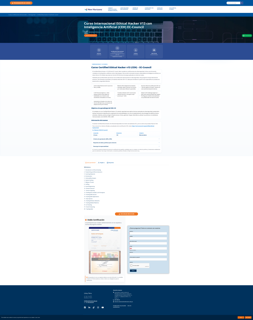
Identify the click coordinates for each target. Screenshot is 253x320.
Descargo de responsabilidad (100, 146)
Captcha (131, 262)
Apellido (131, 236)
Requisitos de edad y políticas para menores (104, 142)
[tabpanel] (126, 188)
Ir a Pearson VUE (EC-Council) (100, 130)
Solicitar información (90, 35)
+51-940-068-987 (90, 302)
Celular (131, 246)
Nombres (131, 231)
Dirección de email (133, 241)
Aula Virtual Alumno (172, 8)
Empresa (131, 252)
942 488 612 (117, 299)
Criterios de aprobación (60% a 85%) (102, 139)
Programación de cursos (22, 3)
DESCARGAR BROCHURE (127, 214)
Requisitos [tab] (111, 162)
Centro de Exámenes (135, 8)
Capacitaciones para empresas (124, 8)
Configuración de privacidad (119, 305)
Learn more (37, 317)
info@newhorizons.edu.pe (90, 301)
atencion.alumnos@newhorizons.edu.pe (124, 301)
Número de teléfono (133, 250)
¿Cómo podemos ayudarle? (135, 257)
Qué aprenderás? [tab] (91, 162)
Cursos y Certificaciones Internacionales (112, 9)
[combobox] (131, 248)
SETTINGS (248, 317)
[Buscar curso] (241, 3)
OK (241, 317)
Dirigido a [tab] (102, 162)
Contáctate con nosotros (149, 8)
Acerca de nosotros (159, 8)
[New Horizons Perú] (93, 9)
